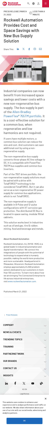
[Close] (45, 399)
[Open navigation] (45, 3)
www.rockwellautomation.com (22, 281)
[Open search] (28, 3)
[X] (24, 383)
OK (24, 421)
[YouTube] (33, 383)
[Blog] (41, 383)
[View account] (38, 3)
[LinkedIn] (7, 383)
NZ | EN (24, 389)
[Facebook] (15, 383)
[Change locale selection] (33, 3)
